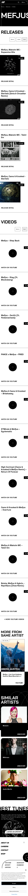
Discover (8, 6)
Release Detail (7, 81)
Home (2, 6)
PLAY (21, 58)
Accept (14, 883)
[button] (26, 870)
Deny (14, 887)
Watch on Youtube (9, 267)
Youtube (19, 683)
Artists (13, 6)
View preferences (14, 891)
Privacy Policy (14, 894)
